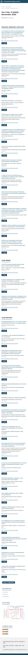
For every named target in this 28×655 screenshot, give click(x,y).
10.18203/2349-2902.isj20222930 (11, 93)
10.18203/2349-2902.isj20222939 (11, 233)
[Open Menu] (1, 1)
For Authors (5, 594)
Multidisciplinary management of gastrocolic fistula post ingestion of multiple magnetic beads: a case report (13, 411)
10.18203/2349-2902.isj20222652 (11, 436)
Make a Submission (8, 582)
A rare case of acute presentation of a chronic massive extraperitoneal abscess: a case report (14, 464)
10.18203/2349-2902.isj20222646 (11, 185)
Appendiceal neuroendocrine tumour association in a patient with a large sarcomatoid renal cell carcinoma (11, 352)
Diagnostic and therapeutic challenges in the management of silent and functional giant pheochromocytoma (13, 298)
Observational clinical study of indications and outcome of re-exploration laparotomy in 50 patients (13, 193)
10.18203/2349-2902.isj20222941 (11, 272)
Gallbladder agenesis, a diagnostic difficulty (13, 397)
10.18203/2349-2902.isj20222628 (11, 403)
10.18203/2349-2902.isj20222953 (11, 513)
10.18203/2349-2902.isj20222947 (11, 377)
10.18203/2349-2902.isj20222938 (11, 218)
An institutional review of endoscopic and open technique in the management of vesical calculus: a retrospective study (12, 32)
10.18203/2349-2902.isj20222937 (11, 201)
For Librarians (5, 596)
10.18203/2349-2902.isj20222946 (11, 358)
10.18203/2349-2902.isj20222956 (11, 559)
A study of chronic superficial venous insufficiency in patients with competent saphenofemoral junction (12, 177)
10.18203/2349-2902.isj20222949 (11, 455)
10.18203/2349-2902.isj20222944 (11, 328)
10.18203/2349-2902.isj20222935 (11, 122)
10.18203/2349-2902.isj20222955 (11, 545)
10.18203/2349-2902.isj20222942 (11, 289)
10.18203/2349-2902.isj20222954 (11, 530)
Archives (8, 6)
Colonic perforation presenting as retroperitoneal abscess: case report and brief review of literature (14, 539)
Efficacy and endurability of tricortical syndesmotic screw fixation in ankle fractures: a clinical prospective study (11, 242)
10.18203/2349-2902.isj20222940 (11, 250)
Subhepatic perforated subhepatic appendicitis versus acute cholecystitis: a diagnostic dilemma (12, 367)
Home (3, 6)
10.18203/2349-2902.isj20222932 (11, 168)
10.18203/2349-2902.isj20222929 (11, 78)
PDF (5, 43)
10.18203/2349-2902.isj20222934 (11, 153)
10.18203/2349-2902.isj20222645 (11, 40)
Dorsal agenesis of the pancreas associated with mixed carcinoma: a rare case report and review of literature (13, 445)
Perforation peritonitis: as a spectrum (11, 100)
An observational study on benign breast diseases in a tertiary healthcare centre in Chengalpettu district (12, 87)
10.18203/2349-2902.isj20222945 (11, 343)
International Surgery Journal (12, 1)
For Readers (5, 592)
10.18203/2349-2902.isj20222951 (11, 486)
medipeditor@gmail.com (9, 649)
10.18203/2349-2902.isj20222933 (11, 139)
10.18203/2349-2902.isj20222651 (11, 419)
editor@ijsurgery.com (21, 649)
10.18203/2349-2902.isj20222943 (11, 307)
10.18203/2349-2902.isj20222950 (11, 471)
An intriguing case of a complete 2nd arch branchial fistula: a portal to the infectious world (13, 522)
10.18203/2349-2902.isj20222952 (11, 500)
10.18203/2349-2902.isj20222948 (11, 390)
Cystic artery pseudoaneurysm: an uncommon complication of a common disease (12, 428)
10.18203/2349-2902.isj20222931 (11, 107)
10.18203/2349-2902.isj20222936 (11, 58)
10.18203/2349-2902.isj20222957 (11, 574)
